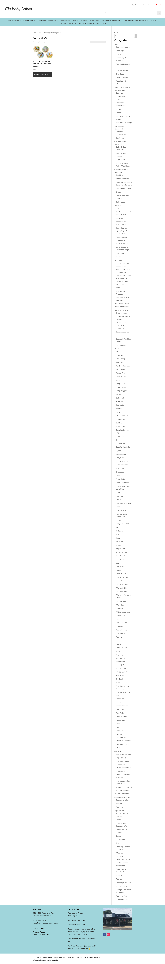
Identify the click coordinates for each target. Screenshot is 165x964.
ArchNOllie (120, 369)
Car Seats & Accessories (47, 21)
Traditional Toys (122, 900)
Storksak (119, 679)
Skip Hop (119, 655)
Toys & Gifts (94, 21)
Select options (41, 74)
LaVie (118, 563)
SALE (158, 5)
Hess (118, 507)
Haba (118, 500)
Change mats (121, 313)
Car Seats (120, 138)
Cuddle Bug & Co (123, 447)
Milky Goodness (123, 612)
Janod (118, 527)
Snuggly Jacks (122, 672)
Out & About (64, 21)
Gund (118, 492)
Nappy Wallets (122, 761)
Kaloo (118, 545)
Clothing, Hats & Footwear (111, 21)
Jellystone (120, 531)
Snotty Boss (121, 668)
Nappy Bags (121, 758)
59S (117, 352)
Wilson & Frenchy (123, 744)
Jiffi (117, 534)
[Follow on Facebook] (104, 934)
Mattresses (121, 345)
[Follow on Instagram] (108, 934)
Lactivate (120, 559)
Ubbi (118, 727)
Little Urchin (121, 574)
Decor (118, 836)
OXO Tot (119, 644)
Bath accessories (123, 47)
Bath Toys (120, 51)
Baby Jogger (121, 391)
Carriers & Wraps (123, 754)
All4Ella (119, 362)
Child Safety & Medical (66, 23)
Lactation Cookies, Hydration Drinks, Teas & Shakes (123, 278)
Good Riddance (122, 483)
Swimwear (120, 202)
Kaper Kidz (120, 549)
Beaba (119, 409)
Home (35, 33)
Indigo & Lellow (122, 524)
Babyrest (120, 402)
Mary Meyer (121, 601)
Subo (118, 683)
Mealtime (120, 253)
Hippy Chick (121, 510)
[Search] (136, 36)
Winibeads (120, 748)
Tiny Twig (120, 713)
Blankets (119, 93)
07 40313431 (41, 920)
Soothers (119, 804)
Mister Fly (120, 616)
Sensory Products (123, 883)
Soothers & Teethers (85, 23)
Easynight (120, 458)
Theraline (120, 699)
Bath (74, 21)
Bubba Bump (121, 419)
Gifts (117, 843)
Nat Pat (119, 637)
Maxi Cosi (120, 605)
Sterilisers (120, 257)
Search (117, 33)
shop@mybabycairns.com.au (45, 923)
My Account (136, 5)
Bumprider (120, 426)
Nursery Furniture (29, 21)
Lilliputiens (120, 570)
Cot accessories (122, 332)
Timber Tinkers (122, 706)
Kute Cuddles (121, 556)
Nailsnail (119, 626)
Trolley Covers (122, 771)
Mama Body (121, 591)
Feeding (83, 21)
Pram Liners (121, 784)
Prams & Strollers (13, 21)
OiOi (117, 641)
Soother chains (122, 800)
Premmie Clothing (123, 188)
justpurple (53, 960)
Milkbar (119, 609)
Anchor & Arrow (123, 366)
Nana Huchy (121, 630)
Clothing (119, 175)
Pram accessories (122, 781)
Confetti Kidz (121, 443)
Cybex (118, 451)
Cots (117, 335)
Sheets (119, 113)
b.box (118, 380)
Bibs (117, 208)
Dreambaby (121, 454)
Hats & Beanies (122, 179)
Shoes (118, 192)
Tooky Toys (120, 720)
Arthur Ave (120, 373)
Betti (118, 412)
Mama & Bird (121, 588)
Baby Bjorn (120, 384)
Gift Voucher (121, 839)
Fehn (118, 476)
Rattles (119, 879)
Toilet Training (122, 77)
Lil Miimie (120, 567)
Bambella (120, 405)
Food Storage (121, 237)
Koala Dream (121, 552)
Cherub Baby (121, 436)
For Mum (153, 21)
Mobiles (119, 853)
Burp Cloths (121, 224)
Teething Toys (121, 896)
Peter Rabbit (121, 648)
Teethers (119, 807)
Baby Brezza (121, 387)
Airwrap (119, 355)
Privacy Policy (39, 932)
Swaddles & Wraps (124, 123)
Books (118, 820)
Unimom (119, 731)
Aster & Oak (121, 377)
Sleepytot (120, 665)
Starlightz (120, 675)
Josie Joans (120, 542)
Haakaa (119, 496)
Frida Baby (120, 479)
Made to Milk (122, 584)
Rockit (118, 651)
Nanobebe (120, 633)
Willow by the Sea (123, 741)
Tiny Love (120, 709)
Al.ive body (120, 359)
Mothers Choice (122, 623)
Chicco (118, 440)
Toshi (118, 724)
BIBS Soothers (122, 416)
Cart (144, 5)
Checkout (151, 5)
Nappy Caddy (122, 70)
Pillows (119, 109)
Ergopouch (120, 472)
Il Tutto (119, 520)
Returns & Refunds (41, 935)
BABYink (120, 394)
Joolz (118, 538)
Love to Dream (122, 577)
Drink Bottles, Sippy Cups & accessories (121, 231)
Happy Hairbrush (123, 503)
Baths (118, 54)
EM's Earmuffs (122, 465)
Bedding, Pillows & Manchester (135, 21)
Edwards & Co (122, 461)
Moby (118, 619)
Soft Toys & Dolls (123, 886)
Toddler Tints (121, 717)
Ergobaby (120, 468)
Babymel (120, 398)
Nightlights (120, 160)
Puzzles (119, 875)
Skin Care (120, 74)
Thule (118, 702)
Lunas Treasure (122, 581)
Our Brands (101, 23)
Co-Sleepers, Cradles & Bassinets (121, 325)
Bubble (119, 423)
